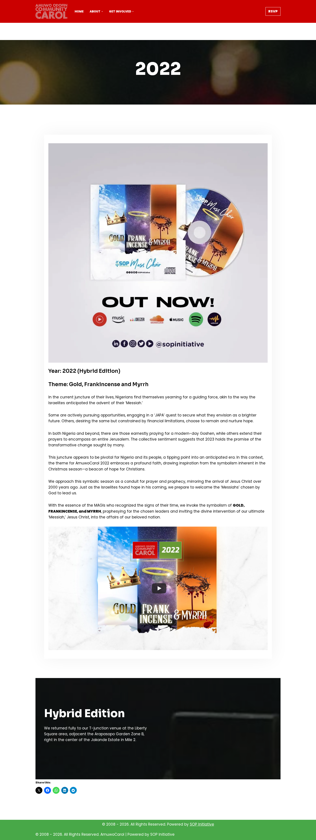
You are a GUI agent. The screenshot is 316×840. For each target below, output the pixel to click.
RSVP (273, 11)
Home (79, 11)
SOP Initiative (202, 824)
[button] (102, 11)
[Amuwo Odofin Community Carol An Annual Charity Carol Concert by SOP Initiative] (51, 11)
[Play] (159, 588)
